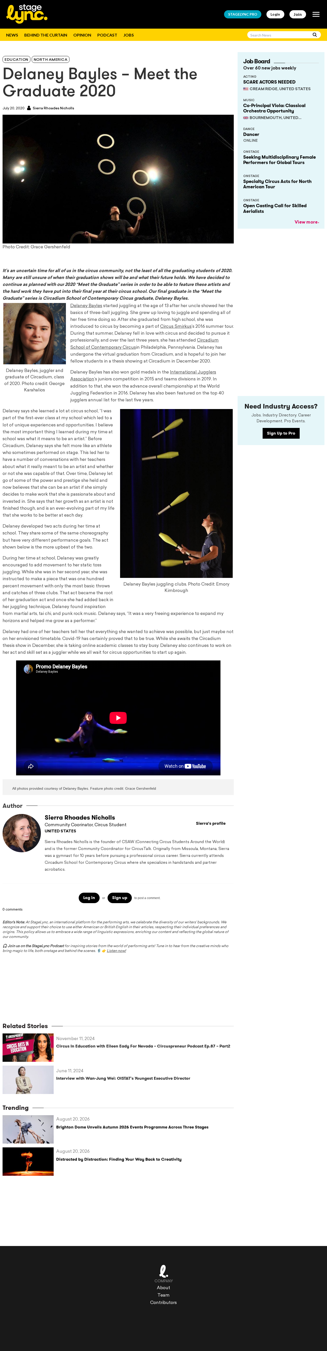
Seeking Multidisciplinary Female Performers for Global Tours (279, 160)
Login (275, 14)
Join (298, 14)
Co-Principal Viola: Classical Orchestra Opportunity (274, 108)
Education (16, 60)
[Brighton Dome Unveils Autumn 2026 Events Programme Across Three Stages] (29, 1129)
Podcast (107, 34)
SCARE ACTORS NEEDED (269, 82)
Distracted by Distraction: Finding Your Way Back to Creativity (119, 1159)
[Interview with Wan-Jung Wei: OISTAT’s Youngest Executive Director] (29, 1080)
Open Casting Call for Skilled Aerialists (275, 208)
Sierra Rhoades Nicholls (53, 108)
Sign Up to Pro (281, 433)
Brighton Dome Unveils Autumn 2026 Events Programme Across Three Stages (132, 1127)
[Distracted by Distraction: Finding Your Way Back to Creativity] (29, 1161)
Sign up (119, 898)
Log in (89, 898)
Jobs (128, 34)
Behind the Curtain (45, 34)
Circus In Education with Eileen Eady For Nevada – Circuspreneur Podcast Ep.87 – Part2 (143, 1046)
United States (60, 831)
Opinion (82, 34)
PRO (242, 14)
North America (51, 60)
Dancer (251, 134)
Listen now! (116, 951)
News (12, 34)
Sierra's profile (211, 823)
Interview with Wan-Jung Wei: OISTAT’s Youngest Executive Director (123, 1078)
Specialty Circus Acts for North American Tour (277, 184)
